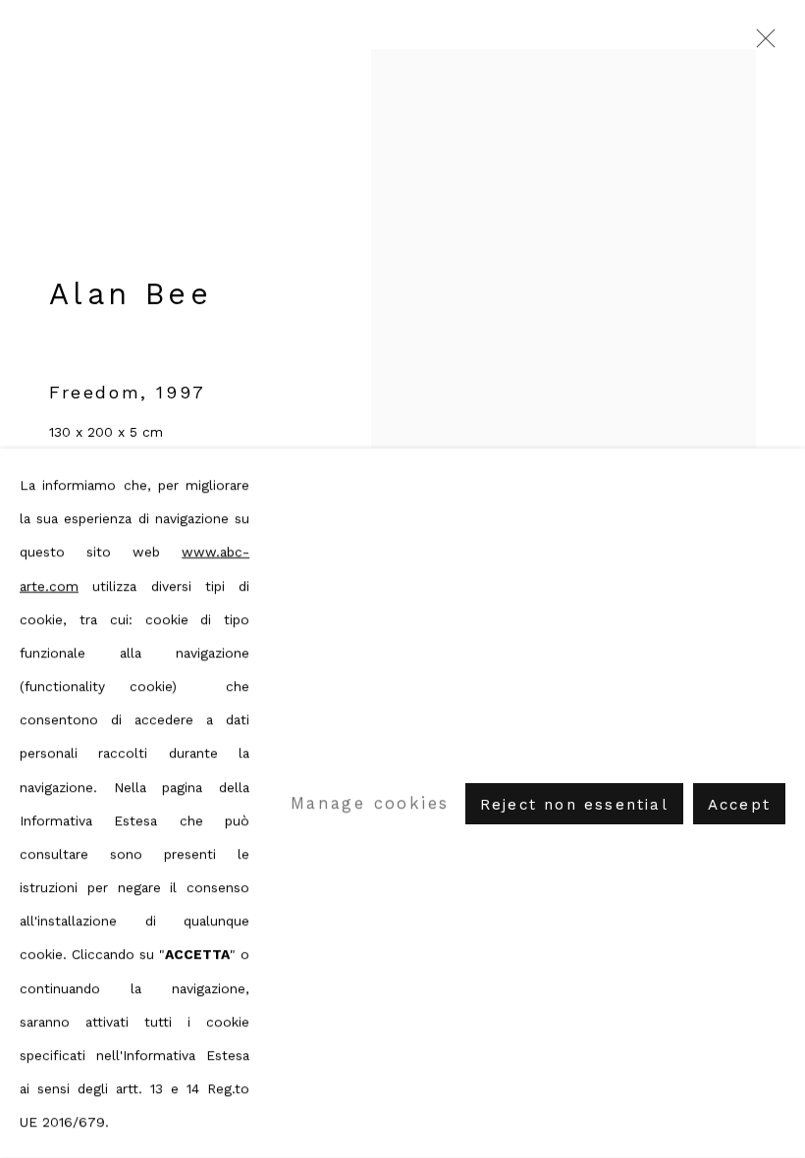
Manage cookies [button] (370, 802)
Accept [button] (739, 804)
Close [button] (761, 44)
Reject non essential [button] (574, 804)
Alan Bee (130, 294)
